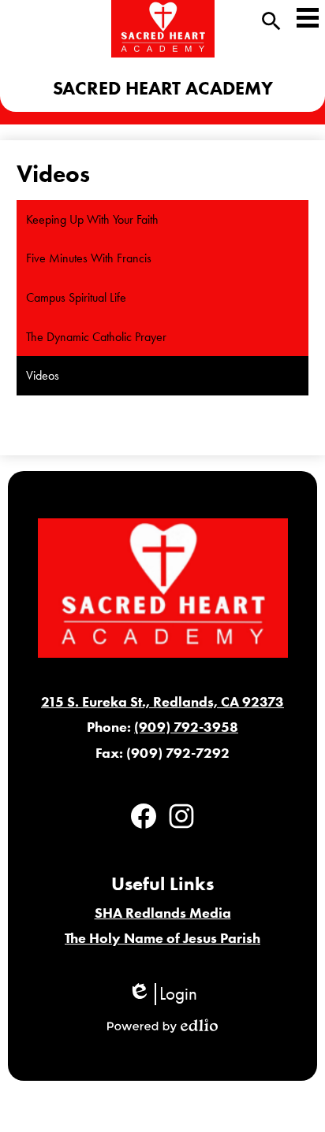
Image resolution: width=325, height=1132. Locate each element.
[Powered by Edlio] (162, 1026)
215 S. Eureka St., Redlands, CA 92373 (162, 702)
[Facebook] (143, 816)
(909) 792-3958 (186, 727)
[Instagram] (181, 816)
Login (162, 994)
